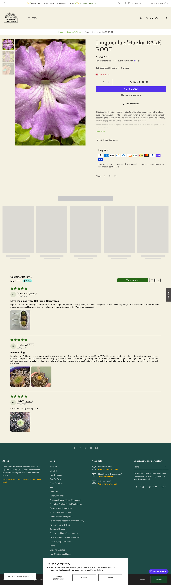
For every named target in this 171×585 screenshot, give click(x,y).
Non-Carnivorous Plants (60, 554)
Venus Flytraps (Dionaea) (60, 541)
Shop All (53, 466)
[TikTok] (133, 3)
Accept (84, 577)
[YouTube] (136, 3)
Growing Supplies (57, 550)
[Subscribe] (165, 466)
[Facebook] (125, 3)
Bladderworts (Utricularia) (61, 508)
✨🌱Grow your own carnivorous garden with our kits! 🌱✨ (53, 3)
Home (60, 32)
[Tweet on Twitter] (109, 176)
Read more (100, 131)
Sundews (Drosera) (58, 529)
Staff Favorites (56, 483)
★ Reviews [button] (168, 295)
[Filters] (152, 280)
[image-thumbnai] (8, 44)
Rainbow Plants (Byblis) (60, 525)
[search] (141, 17)
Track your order (105, 476)
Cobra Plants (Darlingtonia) (61, 516)
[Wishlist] (151, 18)
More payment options (131, 95)
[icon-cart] (156, 17)
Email (137, 467)
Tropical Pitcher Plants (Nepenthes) (65, 537)
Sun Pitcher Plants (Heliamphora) (64, 533)
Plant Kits (54, 491)
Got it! (159, 579)
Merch (52, 487)
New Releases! (56, 475)
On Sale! (53, 471)
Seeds (52, 545)
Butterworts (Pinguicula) (60, 512)
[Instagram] (129, 3)
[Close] (33, 576)
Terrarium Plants (57, 496)
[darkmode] (165, 17)
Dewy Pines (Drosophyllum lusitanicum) (67, 521)
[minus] (98, 82)
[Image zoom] (50, 92)
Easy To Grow (56, 479)
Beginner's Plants (74, 32)
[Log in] (146, 18)
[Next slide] (119, 3)
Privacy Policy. (96, 570)
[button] (139, 82)
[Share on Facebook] (104, 176)
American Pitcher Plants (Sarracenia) (65, 500)
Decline (110, 577)
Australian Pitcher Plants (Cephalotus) (66, 504)
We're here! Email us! (107, 484)
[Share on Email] (115, 176)
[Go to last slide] (4, 3)
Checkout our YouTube (108, 469)
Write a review (132, 280)
